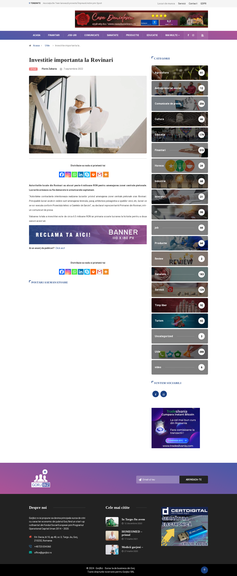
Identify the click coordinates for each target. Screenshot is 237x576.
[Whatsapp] (74, 172)
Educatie (152, 35)
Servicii (182, 3)
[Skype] (87, 172)
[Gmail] (99, 172)
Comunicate (91, 35)
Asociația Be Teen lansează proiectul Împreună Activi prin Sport (72, 3)
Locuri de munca (166, 3)
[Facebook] (62, 172)
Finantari (54, 35)
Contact (193, 3)
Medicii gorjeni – (132, 547)
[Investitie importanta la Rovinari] (188, 35)
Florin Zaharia (49, 69)
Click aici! (60, 248)
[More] (106, 172)
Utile (47, 45)
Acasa (36, 35)
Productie (132, 35)
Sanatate (112, 35)
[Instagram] (68, 172)
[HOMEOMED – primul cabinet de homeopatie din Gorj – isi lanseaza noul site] (112, 535)
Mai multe (171, 35)
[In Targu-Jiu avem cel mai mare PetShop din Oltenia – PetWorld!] (112, 522)
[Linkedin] (81, 172)
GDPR (203, 3)
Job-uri (72, 35)
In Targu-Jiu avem (133, 519)
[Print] (93, 172)
